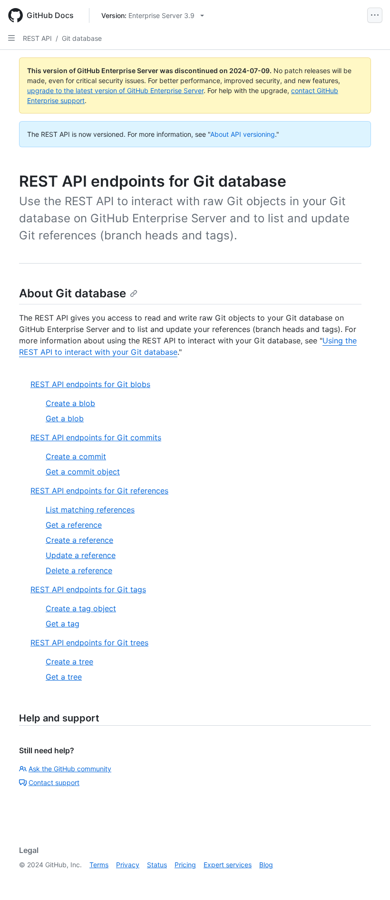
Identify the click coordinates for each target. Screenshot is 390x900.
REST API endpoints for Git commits (95, 437)
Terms (98, 865)
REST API (37, 38)
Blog (266, 865)
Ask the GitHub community (70, 769)
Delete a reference (79, 570)
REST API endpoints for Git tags (88, 589)
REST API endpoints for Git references (99, 490)
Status (157, 865)
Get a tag (62, 623)
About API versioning (242, 134)
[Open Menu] (374, 15)
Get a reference (74, 525)
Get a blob (65, 418)
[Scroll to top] (369, 879)
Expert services (228, 865)
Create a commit (76, 456)
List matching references (90, 509)
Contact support (54, 782)
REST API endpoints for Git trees (89, 642)
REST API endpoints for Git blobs (90, 384)
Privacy (127, 865)
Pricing (185, 865)
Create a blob (70, 403)
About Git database (72, 293)
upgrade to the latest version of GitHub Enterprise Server (115, 90)
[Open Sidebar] (11, 38)
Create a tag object (81, 608)
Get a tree (64, 677)
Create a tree (69, 661)
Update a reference (81, 555)
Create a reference (79, 540)
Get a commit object (83, 471)
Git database (82, 38)
